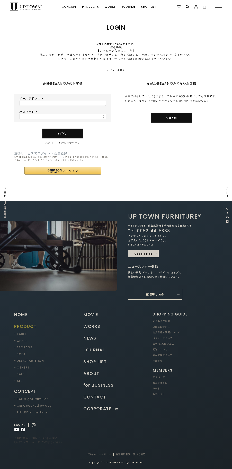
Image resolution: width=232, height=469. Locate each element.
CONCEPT (69, 7)
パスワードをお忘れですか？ (63, 143)
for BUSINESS (98, 385)
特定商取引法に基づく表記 (131, 454)
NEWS (89, 338)
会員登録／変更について (166, 332)
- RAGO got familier (31, 399)
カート (156, 388)
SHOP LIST (149, 7)
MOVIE (90, 315)
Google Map (143, 254)
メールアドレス (32, 98)
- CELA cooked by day (33, 406)
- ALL (18, 381)
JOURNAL (128, 7)
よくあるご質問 (161, 321)
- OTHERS (21, 367)
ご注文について (161, 326)
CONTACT (94, 397)
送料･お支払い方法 (163, 343)
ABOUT (91, 373)
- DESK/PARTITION (29, 361)
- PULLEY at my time (31, 412)
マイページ (159, 377)
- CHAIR (20, 341)
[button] (62, 171)
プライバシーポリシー (98, 454)
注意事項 (158, 361)
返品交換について (163, 355)
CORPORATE (97, 409)
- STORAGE (23, 347)
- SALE (19, 374)
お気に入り (159, 394)
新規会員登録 (160, 383)
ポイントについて (163, 338)
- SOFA (20, 354)
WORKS (110, 7)
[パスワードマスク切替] (103, 116)
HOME (21, 315)
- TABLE (20, 334)
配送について (160, 349)
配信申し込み (155, 294)
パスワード (29, 112)
